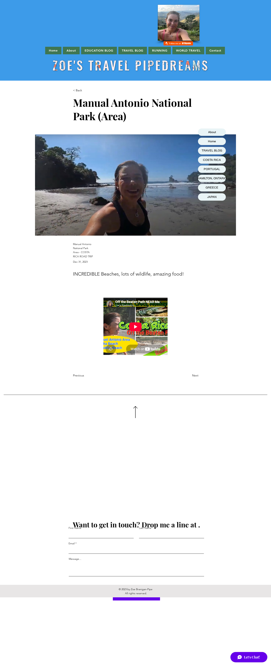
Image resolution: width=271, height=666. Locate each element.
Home (212, 141)
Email (72, 543)
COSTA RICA (212, 160)
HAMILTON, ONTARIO (212, 178)
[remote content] (135, 327)
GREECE (212, 187)
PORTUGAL (212, 169)
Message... (75, 559)
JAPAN (212, 197)
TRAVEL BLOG (212, 150)
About (212, 132)
